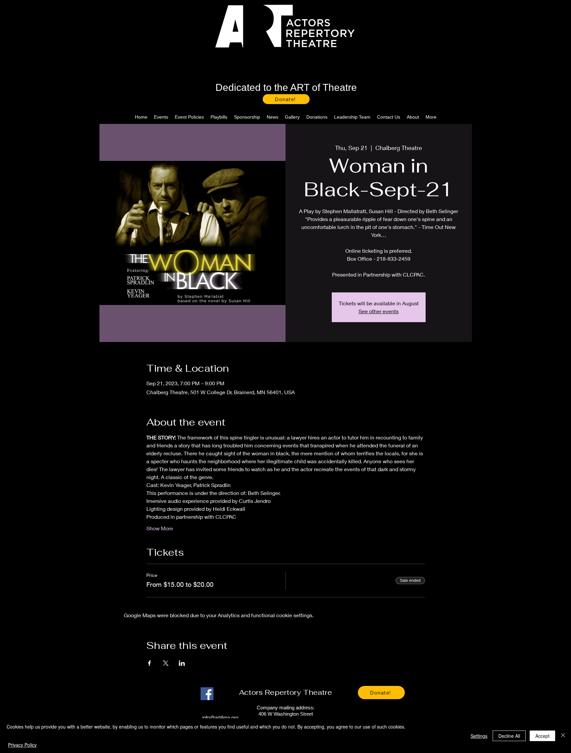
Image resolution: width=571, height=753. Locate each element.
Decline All (509, 736)
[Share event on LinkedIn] (182, 663)
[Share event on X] (166, 663)
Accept (542, 736)
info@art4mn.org (220, 717)
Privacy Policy (22, 744)
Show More (159, 528)
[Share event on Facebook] (149, 663)
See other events (379, 311)
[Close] (563, 736)
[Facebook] (207, 693)
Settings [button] (479, 736)
